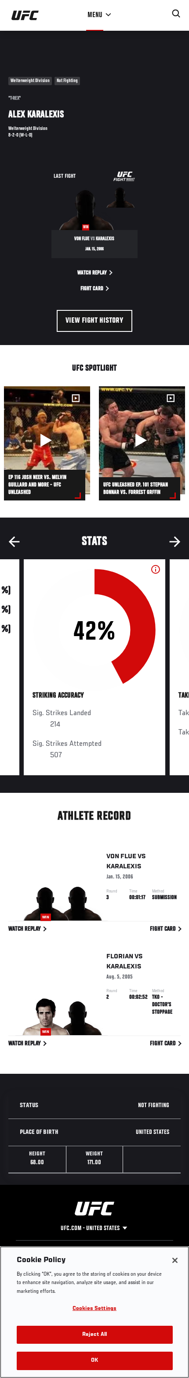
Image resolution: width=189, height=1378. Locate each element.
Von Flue (121, 856)
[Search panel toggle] (176, 13)
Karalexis (124, 866)
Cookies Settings (94, 1309)
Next (175, 541)
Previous (14, 541)
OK (94, 1361)
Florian (119, 956)
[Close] (175, 1260)
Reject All (94, 1335)
